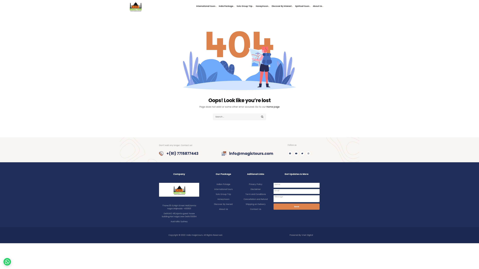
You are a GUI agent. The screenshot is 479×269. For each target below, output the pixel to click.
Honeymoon (262, 6)
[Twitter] (302, 153)
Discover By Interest (282, 6)
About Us (317, 6)
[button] (7, 262)
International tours (205, 6)
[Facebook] (290, 153)
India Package (226, 6)
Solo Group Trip (244, 6)
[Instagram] (308, 153)
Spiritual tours (302, 6)
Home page (273, 106)
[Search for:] (239, 117)
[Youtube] (296, 153)
